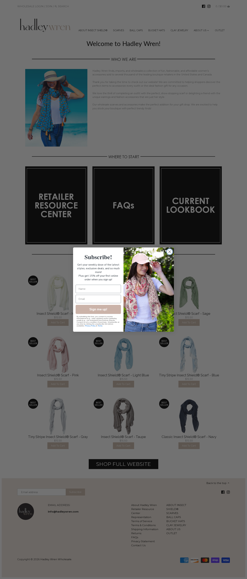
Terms (100, 326)
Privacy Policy (90, 326)
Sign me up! (98, 309)
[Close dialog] (170, 252)
